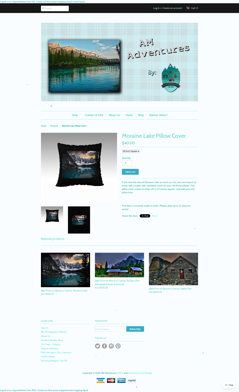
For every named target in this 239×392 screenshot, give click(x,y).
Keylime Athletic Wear (52, 340)
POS (120, 373)
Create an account (172, 8)
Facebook (104, 346)
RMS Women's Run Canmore (56, 352)
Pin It (154, 216)
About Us (45, 336)
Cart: (194, 8)
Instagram (111, 346)
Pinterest (118, 346)
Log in (156, 8)
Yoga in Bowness (50, 348)
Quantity (126, 158)
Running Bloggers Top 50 (54, 360)
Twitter (97, 346)
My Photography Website (54, 332)
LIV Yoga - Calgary (50, 344)
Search (44, 328)
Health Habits (48, 356)
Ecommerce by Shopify (140, 373)
